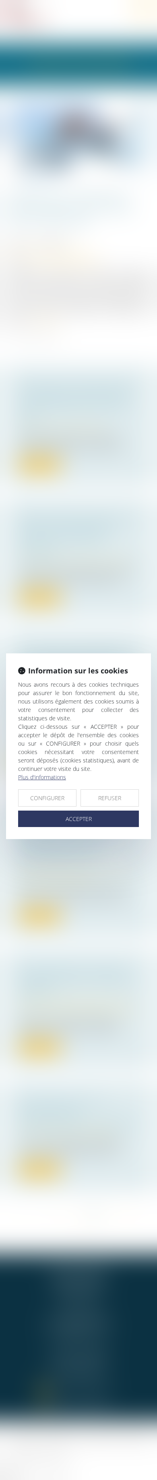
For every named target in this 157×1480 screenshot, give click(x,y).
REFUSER (109, 798)
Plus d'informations (42, 777)
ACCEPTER (79, 819)
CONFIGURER (47, 798)
